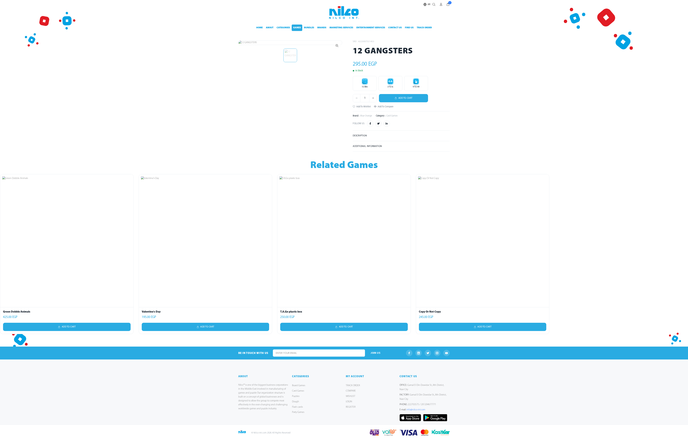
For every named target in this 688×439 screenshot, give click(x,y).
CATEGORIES (283, 28)
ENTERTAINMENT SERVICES (370, 28)
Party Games (298, 412)
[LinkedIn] (418, 353)
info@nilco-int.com (416, 409)
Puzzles (295, 396)
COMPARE (351, 391)
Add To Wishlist (363, 106)
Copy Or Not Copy (430, 312)
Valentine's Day (151, 312)
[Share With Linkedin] (386, 123)
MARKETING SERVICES (341, 28)
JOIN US (375, 353)
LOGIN (349, 401)
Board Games (298, 385)
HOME (259, 28)
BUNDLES (309, 28)
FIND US (409, 28)
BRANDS (321, 28)
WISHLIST (350, 396)
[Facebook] (409, 353)
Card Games (298, 391)
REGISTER (350, 407)
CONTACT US (395, 28)
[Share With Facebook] (370, 123)
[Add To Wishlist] (130, 187)
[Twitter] (428, 353)
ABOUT (269, 28)
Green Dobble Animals (16, 312)
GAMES (297, 28)
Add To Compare (385, 106)
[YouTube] (446, 353)
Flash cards (297, 407)
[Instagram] (437, 353)
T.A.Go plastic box (291, 312)
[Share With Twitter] (378, 123)
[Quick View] (130, 179)
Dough (295, 401)
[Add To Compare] (130, 195)
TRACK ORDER (424, 28)
